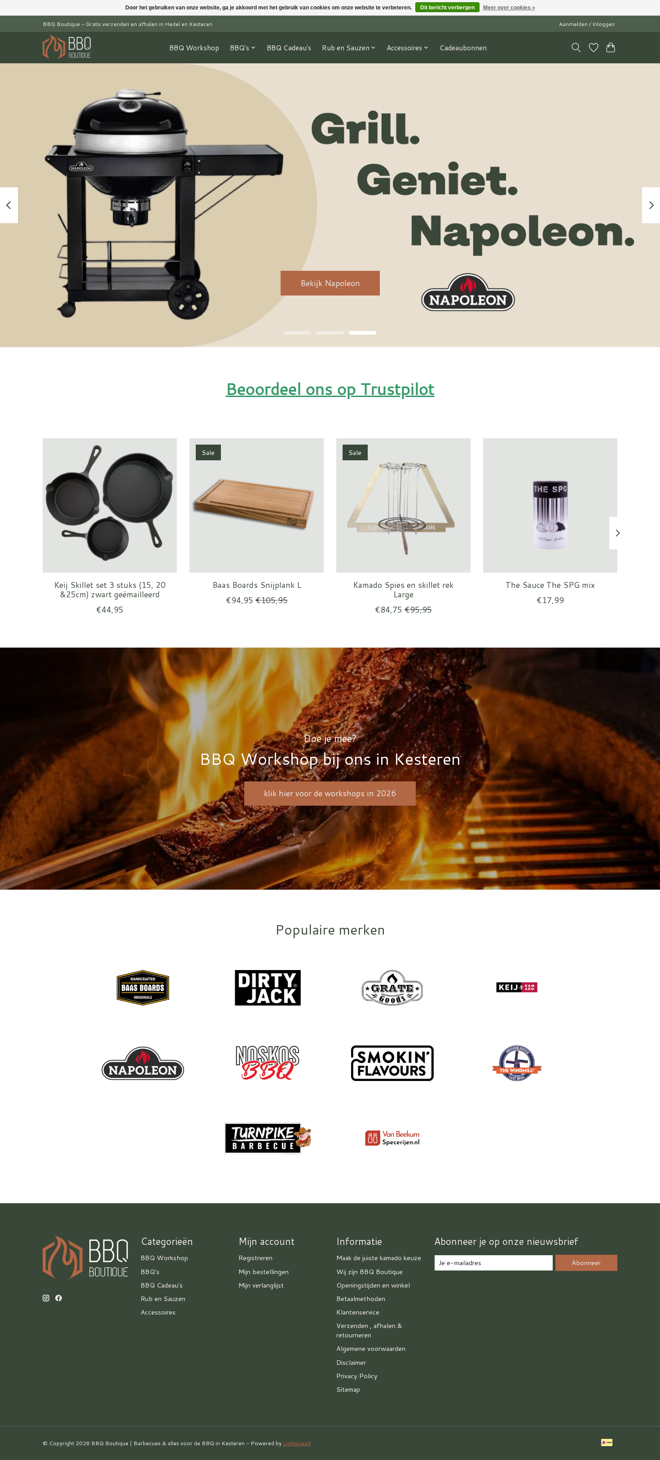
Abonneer (586, 1262)
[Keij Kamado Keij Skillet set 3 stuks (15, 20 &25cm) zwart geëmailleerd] (110, 505)
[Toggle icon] (576, 48)
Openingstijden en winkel (373, 1285)
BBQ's (150, 1271)
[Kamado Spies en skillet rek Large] (403, 505)
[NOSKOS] (267, 1064)
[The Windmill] (517, 1064)
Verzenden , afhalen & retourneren (369, 1330)
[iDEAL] (606, 1443)
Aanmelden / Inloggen (587, 24)
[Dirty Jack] (267, 989)
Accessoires (158, 1312)
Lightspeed (297, 1443)
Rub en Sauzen (163, 1298)
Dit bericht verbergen (447, 7)
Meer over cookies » (509, 7)
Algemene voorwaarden (370, 1348)
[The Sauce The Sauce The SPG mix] (550, 505)
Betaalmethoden (360, 1298)
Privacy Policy (357, 1376)
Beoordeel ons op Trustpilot (330, 388)
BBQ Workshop (194, 48)
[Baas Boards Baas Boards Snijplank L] (256, 505)
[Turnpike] (267, 1139)
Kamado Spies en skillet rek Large (403, 589)
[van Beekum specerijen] (392, 1139)
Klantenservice (357, 1312)
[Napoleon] (143, 1064)
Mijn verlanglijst (261, 1285)
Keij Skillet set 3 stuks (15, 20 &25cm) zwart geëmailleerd (110, 589)
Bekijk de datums (330, 282)
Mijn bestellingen (263, 1271)
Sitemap (348, 1389)
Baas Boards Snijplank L (256, 585)
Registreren (255, 1257)
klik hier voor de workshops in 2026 (330, 793)
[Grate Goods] (392, 989)
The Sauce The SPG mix (550, 585)
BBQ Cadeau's (289, 48)
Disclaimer (351, 1362)
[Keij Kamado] (517, 989)
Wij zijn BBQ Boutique (369, 1271)
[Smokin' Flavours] (392, 1064)
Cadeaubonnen (463, 48)
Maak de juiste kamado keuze (378, 1257)
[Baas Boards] (143, 989)
